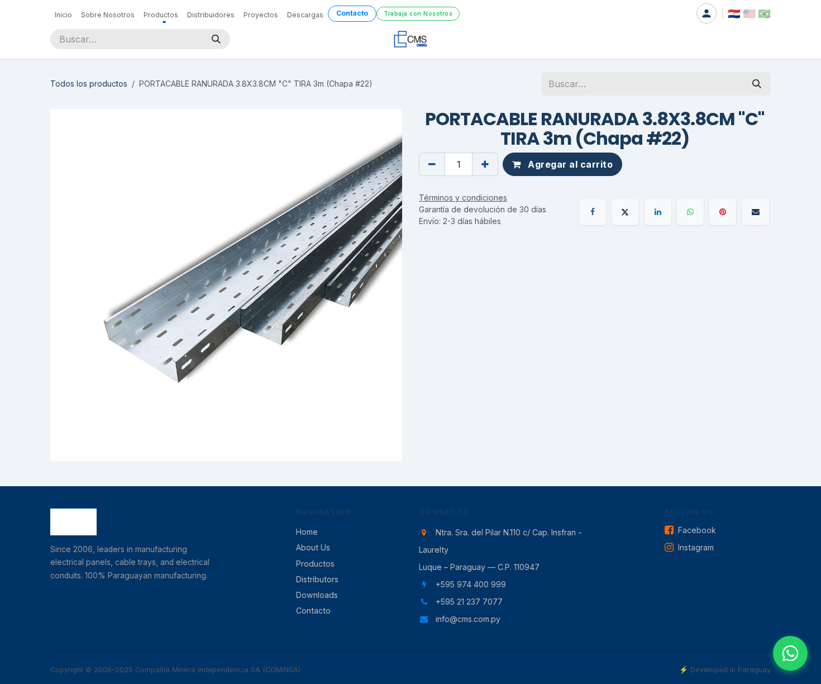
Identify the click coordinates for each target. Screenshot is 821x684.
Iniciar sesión (706, 13)
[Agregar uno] (485, 164)
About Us (313, 547)
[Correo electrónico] (755, 211)
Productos (315, 563)
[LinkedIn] (658, 211)
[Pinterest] (722, 211)
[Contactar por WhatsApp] (790, 653)
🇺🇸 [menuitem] (749, 13)
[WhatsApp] (690, 211)
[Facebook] (592, 211)
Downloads (317, 595)
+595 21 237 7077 (469, 601)
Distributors (317, 579)
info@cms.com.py (468, 619)
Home (307, 531)
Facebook (697, 530)
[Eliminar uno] (432, 164)
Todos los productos (88, 83)
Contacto (313, 610)
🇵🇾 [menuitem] (734, 13)
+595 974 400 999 (471, 584)
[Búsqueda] (216, 39)
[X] (625, 211)
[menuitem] (63, 13)
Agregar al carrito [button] (569, 164)
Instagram (696, 547)
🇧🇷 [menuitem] (764, 13)
